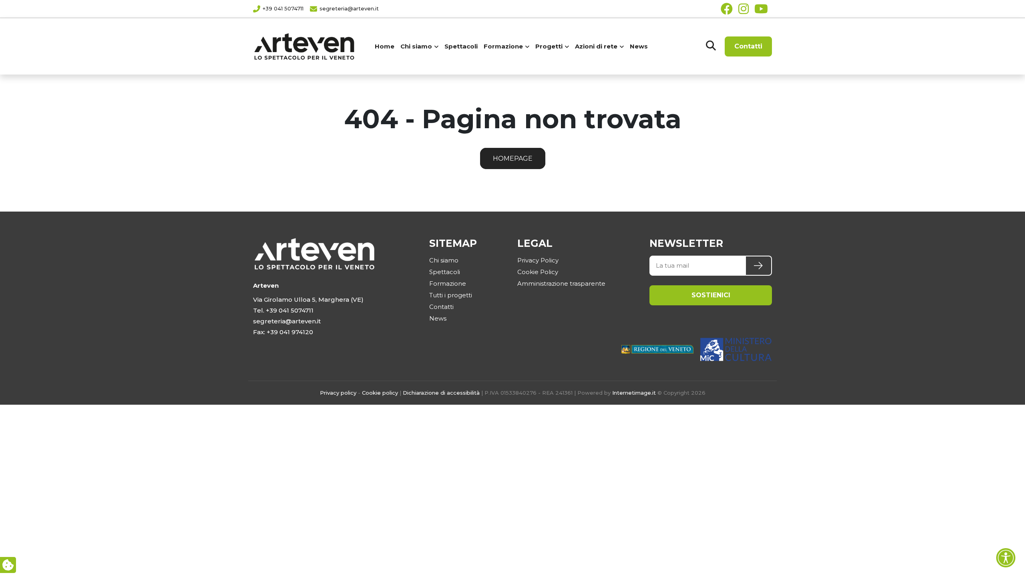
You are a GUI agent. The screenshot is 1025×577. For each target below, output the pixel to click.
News (639, 46)
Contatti (748, 46)
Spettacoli (461, 46)
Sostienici (710, 295)
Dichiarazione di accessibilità (441, 392)
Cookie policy (380, 392)
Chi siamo (443, 260)
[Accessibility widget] (1005, 557)
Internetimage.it (634, 392)
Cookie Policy (537, 272)
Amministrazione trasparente (561, 283)
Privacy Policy (538, 260)
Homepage (513, 158)
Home (384, 46)
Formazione (447, 283)
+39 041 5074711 (283, 8)
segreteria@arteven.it (349, 8)
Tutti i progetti (450, 295)
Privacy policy (338, 392)
